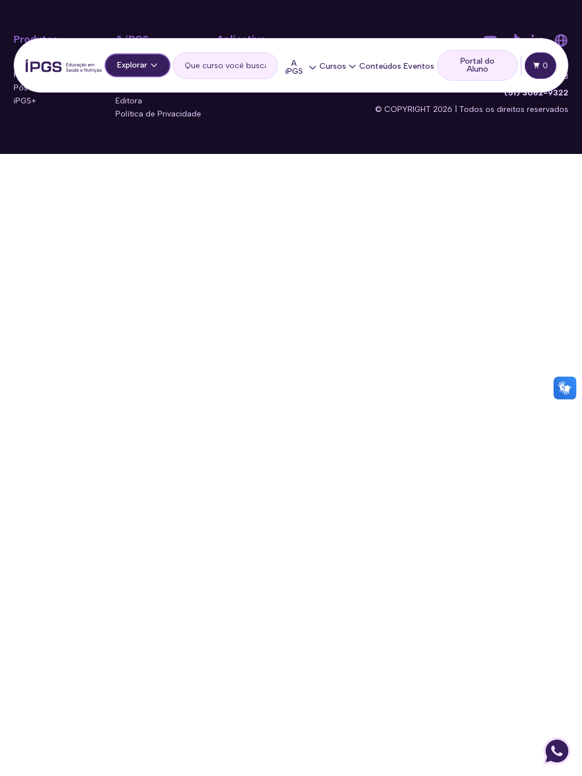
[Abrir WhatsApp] (557, 751)
